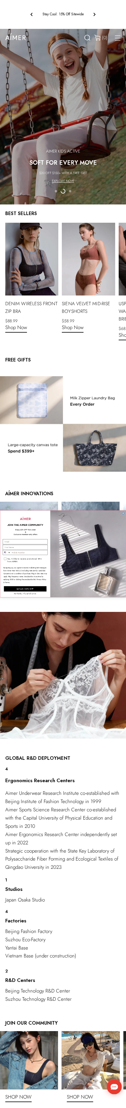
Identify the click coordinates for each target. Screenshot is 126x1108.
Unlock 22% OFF (25, 588)
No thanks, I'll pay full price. (25, 594)
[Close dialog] (123, 513)
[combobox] (7, 552)
